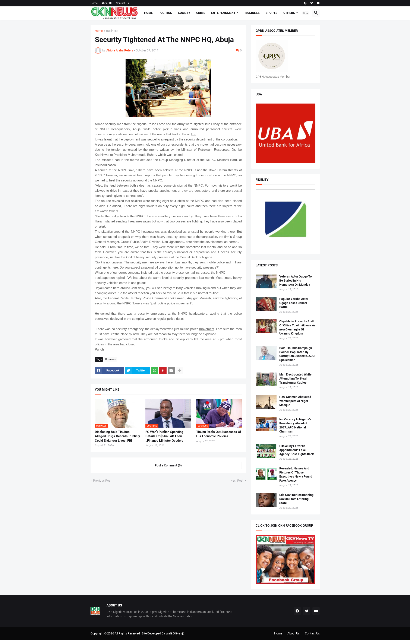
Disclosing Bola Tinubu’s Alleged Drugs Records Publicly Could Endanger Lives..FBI (117, 436)
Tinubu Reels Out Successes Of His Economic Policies (218, 434)
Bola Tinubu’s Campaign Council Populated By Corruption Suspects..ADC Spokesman (297, 354)
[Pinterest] (163, 370)
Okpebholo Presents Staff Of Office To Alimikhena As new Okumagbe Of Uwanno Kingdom (297, 327)
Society (184, 13)
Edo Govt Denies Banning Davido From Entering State (296, 499)
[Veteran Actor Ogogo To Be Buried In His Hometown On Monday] (266, 281)
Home (94, 3)
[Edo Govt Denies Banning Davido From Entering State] (266, 500)
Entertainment (223, 13)
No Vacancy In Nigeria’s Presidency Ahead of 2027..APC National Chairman (295, 425)
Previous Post (102, 480)
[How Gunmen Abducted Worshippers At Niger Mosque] (266, 402)
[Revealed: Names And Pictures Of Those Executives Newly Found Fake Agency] (266, 473)
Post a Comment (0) (168, 465)
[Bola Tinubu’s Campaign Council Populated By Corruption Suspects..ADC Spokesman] (266, 353)
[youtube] (318, 3)
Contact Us (122, 3)
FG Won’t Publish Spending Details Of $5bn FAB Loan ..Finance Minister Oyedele (164, 436)
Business (252, 13)
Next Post (236, 480)
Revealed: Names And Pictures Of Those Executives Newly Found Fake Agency (295, 474)
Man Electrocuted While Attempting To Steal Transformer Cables (295, 378)
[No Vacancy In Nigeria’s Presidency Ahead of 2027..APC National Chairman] (266, 424)
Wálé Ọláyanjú (175, 633)
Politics (165, 13)
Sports (271, 13)
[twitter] (311, 3)
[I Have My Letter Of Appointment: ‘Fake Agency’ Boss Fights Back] (266, 451)
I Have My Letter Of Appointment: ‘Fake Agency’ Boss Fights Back (296, 450)
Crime (200, 13)
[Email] (171, 370)
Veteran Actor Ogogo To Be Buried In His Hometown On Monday (295, 280)
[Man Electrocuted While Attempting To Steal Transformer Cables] (266, 379)
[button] (305, 13)
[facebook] (305, 3)
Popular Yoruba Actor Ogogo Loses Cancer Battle (293, 303)
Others (289, 13)
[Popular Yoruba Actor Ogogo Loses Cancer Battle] (266, 304)
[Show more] (179, 370)
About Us (106, 3)
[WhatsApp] (154, 370)
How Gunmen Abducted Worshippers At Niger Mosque (295, 401)
